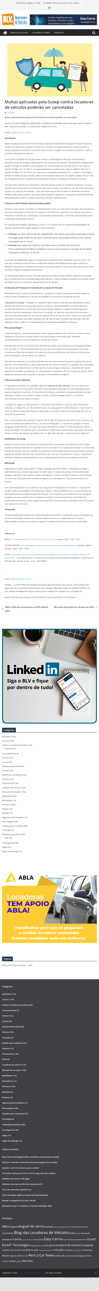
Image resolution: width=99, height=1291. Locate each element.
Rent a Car (23, 1255)
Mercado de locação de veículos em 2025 (74, 607)
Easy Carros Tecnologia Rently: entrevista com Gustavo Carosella (30, 1157)
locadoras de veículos (11, 1250)
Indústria (6, 779)
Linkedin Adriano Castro (20, 132)
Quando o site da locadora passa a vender (20, 1168)
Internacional (8, 783)
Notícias (5, 804)
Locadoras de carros (41, 33)
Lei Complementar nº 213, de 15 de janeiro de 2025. (34, 539)
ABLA (5, 1226)
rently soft (60, 1255)
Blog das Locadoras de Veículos (41, 1232)
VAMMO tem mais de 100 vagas (16, 1178)
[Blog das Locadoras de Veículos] (5, 33)
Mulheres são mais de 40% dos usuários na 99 (22, 1184)
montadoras (86, 1250)
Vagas (4, 847)
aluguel (13, 1226)
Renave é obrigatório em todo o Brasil (19, 1200)
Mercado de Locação (19, 33)
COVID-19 (6, 758)
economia (67, 1239)
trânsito (87, 1256)
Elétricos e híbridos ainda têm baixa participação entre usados (29, 1162)
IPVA (6, 838)
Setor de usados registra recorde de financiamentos (25, 1195)
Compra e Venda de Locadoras (15, 745)
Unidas (12, 1261)
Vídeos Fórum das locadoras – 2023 (17, 965)
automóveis (8, 1233)
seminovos (69, 1256)
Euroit (91, 1239)
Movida (5, 1255)
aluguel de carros (31, 1226)
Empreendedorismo (10, 766)
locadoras (87, 1245)
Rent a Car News (41, 1255)
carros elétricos (27, 1240)
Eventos (5, 770)
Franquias (9, 748)
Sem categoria (8, 821)
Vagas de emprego (10, 851)
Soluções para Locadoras (12, 826)
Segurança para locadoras (13, 817)
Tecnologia (6, 830)
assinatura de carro (65, 1227)
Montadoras (7, 800)
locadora (50, 1245)
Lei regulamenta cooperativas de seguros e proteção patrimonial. (49, 545)
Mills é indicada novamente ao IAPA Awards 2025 (26, 609)
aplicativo (50, 1226)
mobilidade (68, 1250)
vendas (18, 1261)
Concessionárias (9, 753)
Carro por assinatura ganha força (16, 1189)
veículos (27, 1261)
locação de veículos (46, 1250)
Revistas (5, 813)
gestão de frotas (39, 1246)
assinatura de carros (80, 1227)
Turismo (5, 1261)
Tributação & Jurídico (11, 834)
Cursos (5, 762)
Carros (5, 741)
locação (34, 1250)
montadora (77, 1250)
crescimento (38, 1239)
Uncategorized (8, 843)
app (56, 1227)
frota (31, 1245)
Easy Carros (53, 1239)
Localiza (26, 1249)
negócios (13, 1256)
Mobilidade (59, 33)
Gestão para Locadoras (12, 775)
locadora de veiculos (68, 1245)
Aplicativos (6, 736)
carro (78, 1233)
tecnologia (79, 1255)
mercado (58, 1250)
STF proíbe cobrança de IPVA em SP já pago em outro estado (28, 1173)
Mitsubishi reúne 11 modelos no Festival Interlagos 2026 (27, 1206)
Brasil (72, 1233)
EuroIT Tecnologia (15, 1245)
